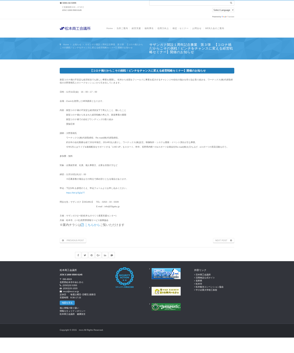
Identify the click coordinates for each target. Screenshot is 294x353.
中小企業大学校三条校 (206, 290)
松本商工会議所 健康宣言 (72, 314)
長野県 (199, 280)
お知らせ (77, 44)
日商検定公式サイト (205, 277)
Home (66, 44)
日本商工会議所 (203, 274)
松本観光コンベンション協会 (210, 287)
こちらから (92, 224)
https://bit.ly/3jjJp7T (75, 192)
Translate (230, 17)
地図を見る (67, 303)
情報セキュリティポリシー (72, 311)
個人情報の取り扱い (69, 308)
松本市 (199, 284)
